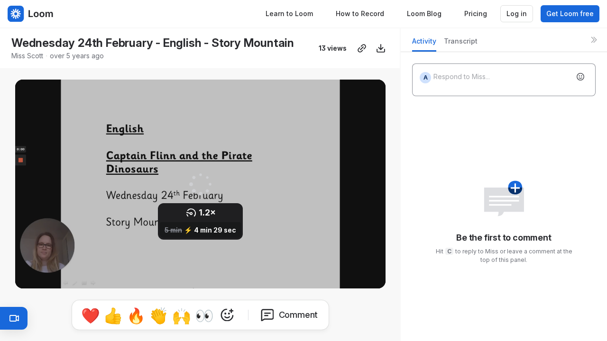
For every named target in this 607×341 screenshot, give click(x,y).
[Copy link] (361, 48)
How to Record (360, 13)
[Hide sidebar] (593, 39)
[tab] (424, 44)
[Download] (380, 48)
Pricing (475, 13)
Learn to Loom (289, 13)
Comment (298, 315)
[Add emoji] (580, 76)
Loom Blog (424, 13)
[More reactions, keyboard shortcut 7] (227, 314)
